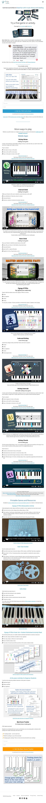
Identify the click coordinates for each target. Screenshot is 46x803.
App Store (15, 62)
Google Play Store (22, 62)
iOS (21, 26)
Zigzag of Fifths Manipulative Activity (23, 506)
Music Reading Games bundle (9, 493)
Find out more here (22, 155)
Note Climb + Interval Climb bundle (23, 495)
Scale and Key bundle (11, 494)
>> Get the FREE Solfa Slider (23, 111)
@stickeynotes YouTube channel (17, 116)
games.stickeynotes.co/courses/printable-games (18, 502)
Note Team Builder (23, 547)
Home (14, 795)
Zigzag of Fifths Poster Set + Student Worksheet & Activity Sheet (23, 632)
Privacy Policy (33, 795)
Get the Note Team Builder (23, 585)
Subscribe (5, 116)
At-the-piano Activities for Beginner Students (23, 678)
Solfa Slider (23, 589)
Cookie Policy (40, 795)
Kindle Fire (29, 26)
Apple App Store (15, 158)
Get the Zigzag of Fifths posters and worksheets (23, 674)
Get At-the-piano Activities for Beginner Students (23, 718)
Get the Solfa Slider (23, 628)
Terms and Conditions (29, 752)
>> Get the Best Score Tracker (23, 749)
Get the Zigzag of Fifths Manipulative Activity (23, 543)
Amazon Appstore (31, 62)
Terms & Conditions (25, 795)
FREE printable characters (30, 601)
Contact (18, 795)
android (23, 26)
